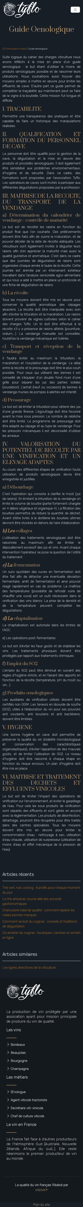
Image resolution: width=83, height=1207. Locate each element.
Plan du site (41, 1205)
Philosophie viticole (16, 49)
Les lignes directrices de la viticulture (29, 967)
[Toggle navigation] (75, 10)
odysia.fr (41, 1190)
